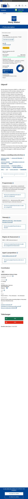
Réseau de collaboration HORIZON (10, 308)
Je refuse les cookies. (14, 496)
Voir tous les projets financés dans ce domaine (12, 227)
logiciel (10, 163)
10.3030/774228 (6, 44)
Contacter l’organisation (7, 305)
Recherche (22, 5)
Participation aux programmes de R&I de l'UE (12, 306)
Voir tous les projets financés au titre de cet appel (14, 260)
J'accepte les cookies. (14, 493)
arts (7, 169)
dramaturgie (23, 169)
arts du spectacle (14, 169)
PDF (15, 322)
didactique (3, 159)
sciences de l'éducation (17, 158)
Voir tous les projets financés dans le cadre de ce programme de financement (14, 245)
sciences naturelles (5, 162)
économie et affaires (16, 165)
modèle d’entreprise (18, 167)
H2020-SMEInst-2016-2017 (8, 256)
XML (15, 318)
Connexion (16, 5)
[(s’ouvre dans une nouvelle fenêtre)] (5, 5)
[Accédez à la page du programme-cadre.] (14, 18)
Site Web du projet (7, 40)
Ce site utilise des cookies (9, 488)
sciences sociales (5, 158)
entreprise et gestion (5, 167)
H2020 (4, 13)
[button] (19, 5)
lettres (2, 169)
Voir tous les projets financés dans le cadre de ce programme (12, 195)
